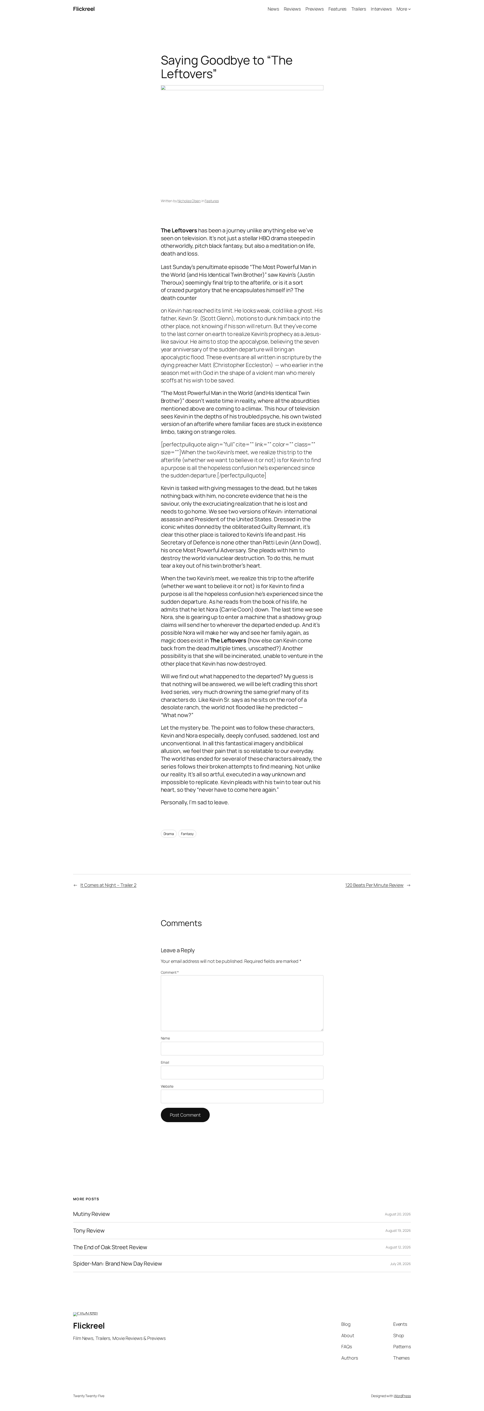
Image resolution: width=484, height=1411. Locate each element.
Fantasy (187, 833)
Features (212, 200)
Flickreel (84, 9)
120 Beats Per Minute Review (374, 885)
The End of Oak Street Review (110, 1247)
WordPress (402, 1395)
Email (165, 1062)
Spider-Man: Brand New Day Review (117, 1264)
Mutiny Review (91, 1214)
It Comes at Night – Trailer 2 (108, 885)
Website (167, 1086)
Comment (170, 972)
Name (165, 1038)
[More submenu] (409, 9)
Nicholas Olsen (189, 200)
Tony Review (89, 1231)
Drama (169, 833)
